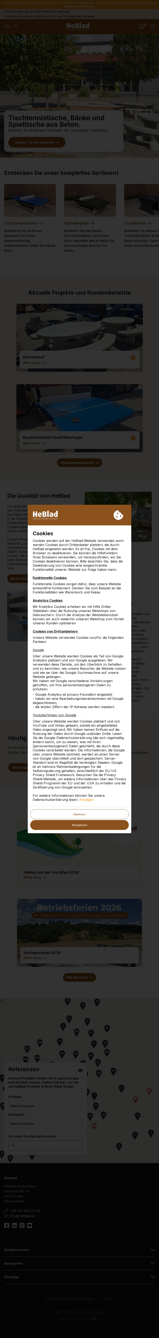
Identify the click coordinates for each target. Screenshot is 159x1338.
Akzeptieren (79, 825)
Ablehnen (79, 814)
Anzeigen (86, 800)
